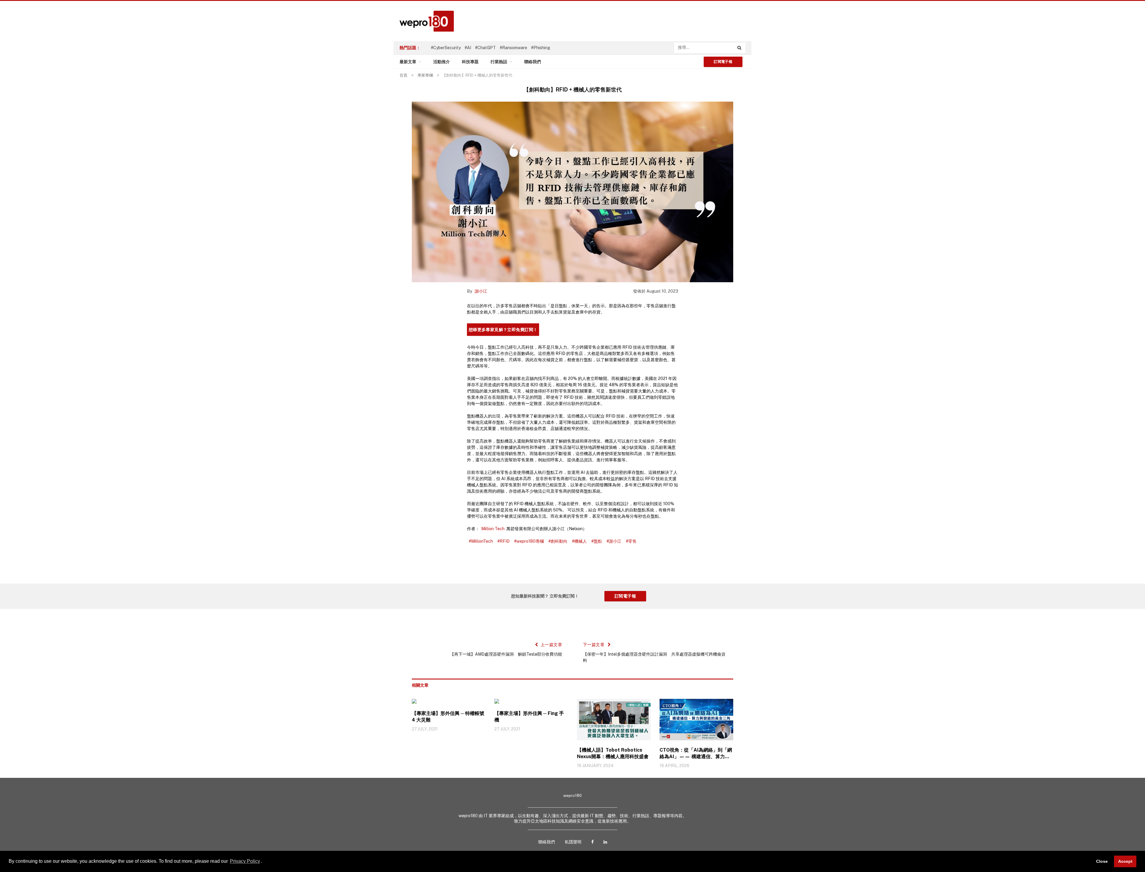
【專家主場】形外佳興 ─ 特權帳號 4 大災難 (448, 716)
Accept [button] (1125, 861)
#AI (468, 47)
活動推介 (441, 61)
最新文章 (408, 61)
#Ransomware (513, 47)
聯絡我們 (532, 61)
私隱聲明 (573, 842)
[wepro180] (424, 21)
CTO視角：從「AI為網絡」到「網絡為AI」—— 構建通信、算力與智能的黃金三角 (696, 753)
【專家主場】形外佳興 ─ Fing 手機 (529, 716)
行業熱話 (499, 61)
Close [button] (1102, 861)
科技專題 (470, 61)
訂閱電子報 (723, 62)
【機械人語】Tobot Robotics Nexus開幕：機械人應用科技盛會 (613, 753)
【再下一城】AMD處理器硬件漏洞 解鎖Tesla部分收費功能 (506, 654)
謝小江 (481, 291)
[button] (264, 862)
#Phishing (540, 47)
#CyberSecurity (446, 47)
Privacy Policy (245, 861)
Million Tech (493, 528)
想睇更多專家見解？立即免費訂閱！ (503, 329)
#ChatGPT (485, 47)
